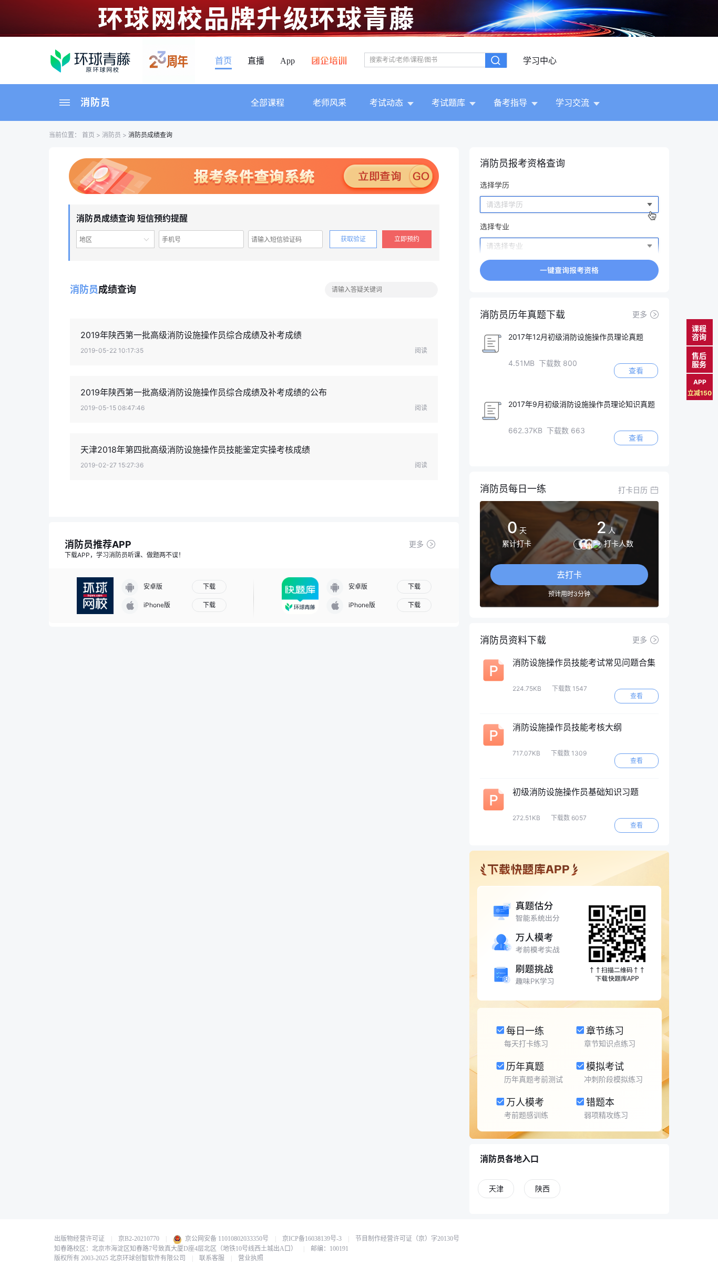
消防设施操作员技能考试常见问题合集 (583, 662)
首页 (223, 61)
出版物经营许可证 (79, 1238)
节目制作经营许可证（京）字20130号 (407, 1238)
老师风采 (329, 102)
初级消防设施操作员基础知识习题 (575, 792)
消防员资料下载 (513, 640)
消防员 (95, 102)
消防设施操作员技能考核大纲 (567, 727)
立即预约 (406, 239)
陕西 (542, 1188)
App (287, 61)
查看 (636, 370)
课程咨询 (699, 332)
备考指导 (510, 102)
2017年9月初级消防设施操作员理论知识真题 (581, 404)
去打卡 (569, 574)
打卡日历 (633, 489)
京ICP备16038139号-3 (312, 1238)
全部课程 (267, 102)
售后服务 (699, 360)
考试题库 (448, 102)
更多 (416, 543)
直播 (256, 61)
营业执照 (250, 1258)
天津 (496, 1188)
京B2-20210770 (138, 1238)
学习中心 (540, 61)
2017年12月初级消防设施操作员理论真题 (575, 336)
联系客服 (211, 1258)
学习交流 (572, 102)
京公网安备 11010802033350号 (226, 1238)
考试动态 (386, 102)
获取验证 (353, 239)
